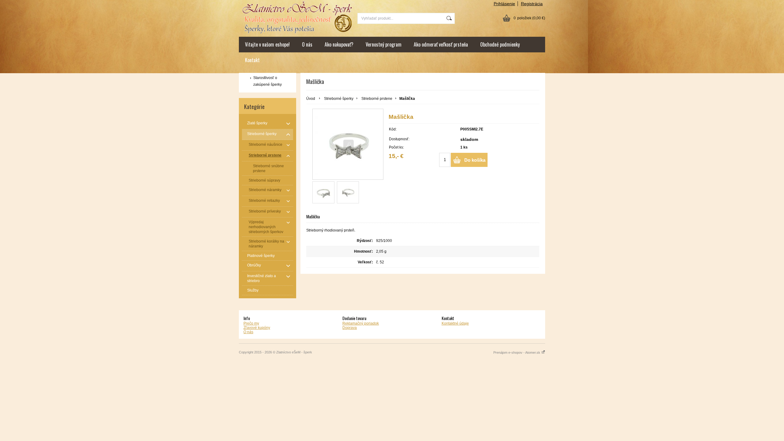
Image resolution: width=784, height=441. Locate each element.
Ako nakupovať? (339, 44)
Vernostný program (383, 44)
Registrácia (532, 3)
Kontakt (252, 60)
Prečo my (251, 323)
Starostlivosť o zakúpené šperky (267, 81)
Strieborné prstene (376, 98)
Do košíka (474, 160)
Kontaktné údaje (455, 323)
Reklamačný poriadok (360, 323)
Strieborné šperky (338, 98)
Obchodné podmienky (500, 44)
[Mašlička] (347, 144)
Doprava (349, 328)
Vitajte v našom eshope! (267, 44)
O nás (307, 44)
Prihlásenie (504, 3)
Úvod (310, 98)
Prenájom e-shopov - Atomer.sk (517, 352)
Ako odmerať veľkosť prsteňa (441, 44)
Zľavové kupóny (256, 328)
